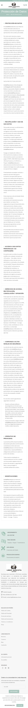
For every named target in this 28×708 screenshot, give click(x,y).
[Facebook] (2, 668)
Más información (10, 705)
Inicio (7, 14)
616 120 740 (10, 535)
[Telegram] (8, 668)
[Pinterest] (5, 668)
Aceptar (20, 705)
